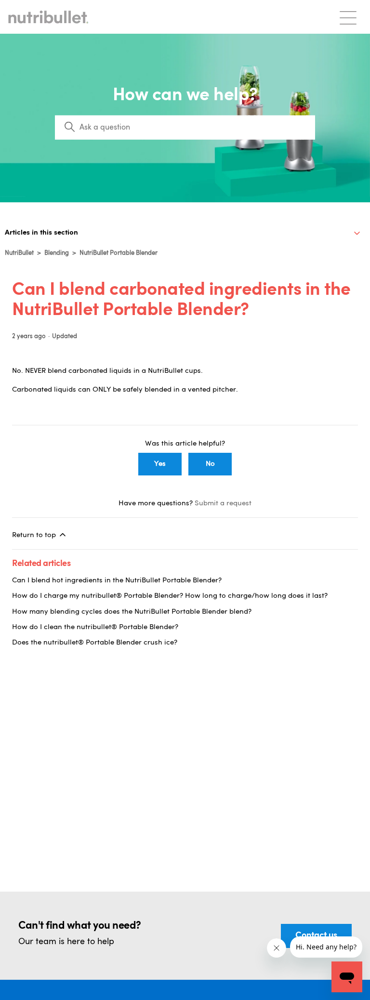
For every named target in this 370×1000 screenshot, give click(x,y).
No (210, 464)
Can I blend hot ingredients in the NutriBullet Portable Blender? (117, 580)
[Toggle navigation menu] (348, 17)
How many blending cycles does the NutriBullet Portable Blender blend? (131, 612)
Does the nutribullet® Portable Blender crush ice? (94, 642)
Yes (160, 464)
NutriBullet (19, 253)
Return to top (35, 535)
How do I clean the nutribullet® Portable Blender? (95, 627)
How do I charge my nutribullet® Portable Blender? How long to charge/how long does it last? (170, 596)
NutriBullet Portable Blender (118, 253)
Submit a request (223, 503)
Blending (56, 253)
